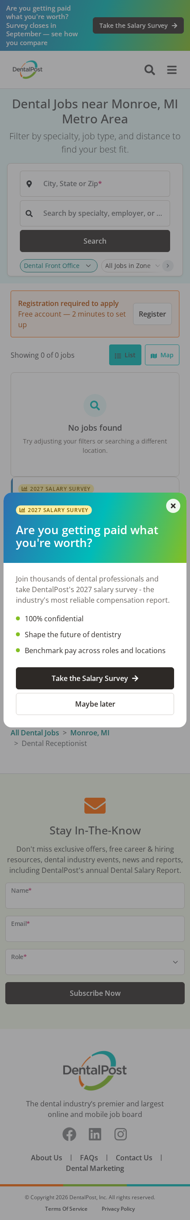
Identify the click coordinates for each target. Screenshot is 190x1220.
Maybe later (95, 704)
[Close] (173, 506)
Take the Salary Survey (90, 678)
